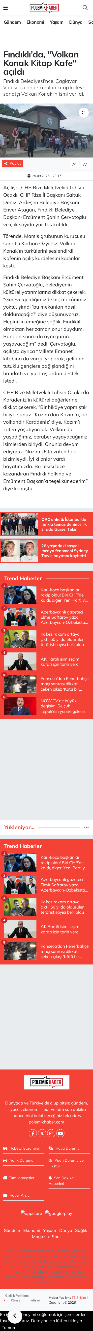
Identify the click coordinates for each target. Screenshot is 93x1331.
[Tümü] (86, 827)
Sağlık (81, 1230)
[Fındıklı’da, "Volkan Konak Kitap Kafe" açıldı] (46, 131)
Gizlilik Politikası (17, 1295)
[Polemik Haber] (44, 7)
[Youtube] (60, 1133)
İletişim (35, 1300)
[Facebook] (33, 1133)
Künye (15, 1300)
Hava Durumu (68, 1148)
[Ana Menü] (5, 7)
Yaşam (56, 22)
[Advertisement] (46, 769)
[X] (42, 1133)
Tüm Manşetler (21, 1177)
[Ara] (85, 8)
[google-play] (58, 1213)
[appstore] (31, 1213)
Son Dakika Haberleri (61, 1180)
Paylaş (15, 163)
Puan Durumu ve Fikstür (66, 1163)
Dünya (76, 22)
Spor (56, 1236)
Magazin (40, 1236)
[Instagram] (51, 1133)
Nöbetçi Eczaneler (24, 1148)
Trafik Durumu (21, 1160)
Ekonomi (35, 22)
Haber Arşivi (20, 1195)
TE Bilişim (79, 1297)
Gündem (12, 22)
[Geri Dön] (14, 1316)
